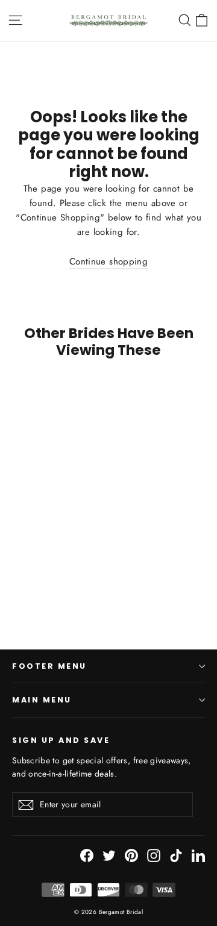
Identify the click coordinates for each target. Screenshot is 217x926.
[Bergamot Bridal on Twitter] (109, 855)
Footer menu (49, 666)
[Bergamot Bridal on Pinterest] (131, 855)
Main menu (42, 700)
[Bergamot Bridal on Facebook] (86, 855)
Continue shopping (108, 261)
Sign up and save (61, 740)
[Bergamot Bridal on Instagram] (153, 855)
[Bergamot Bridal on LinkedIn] (198, 855)
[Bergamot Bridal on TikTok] (176, 855)
